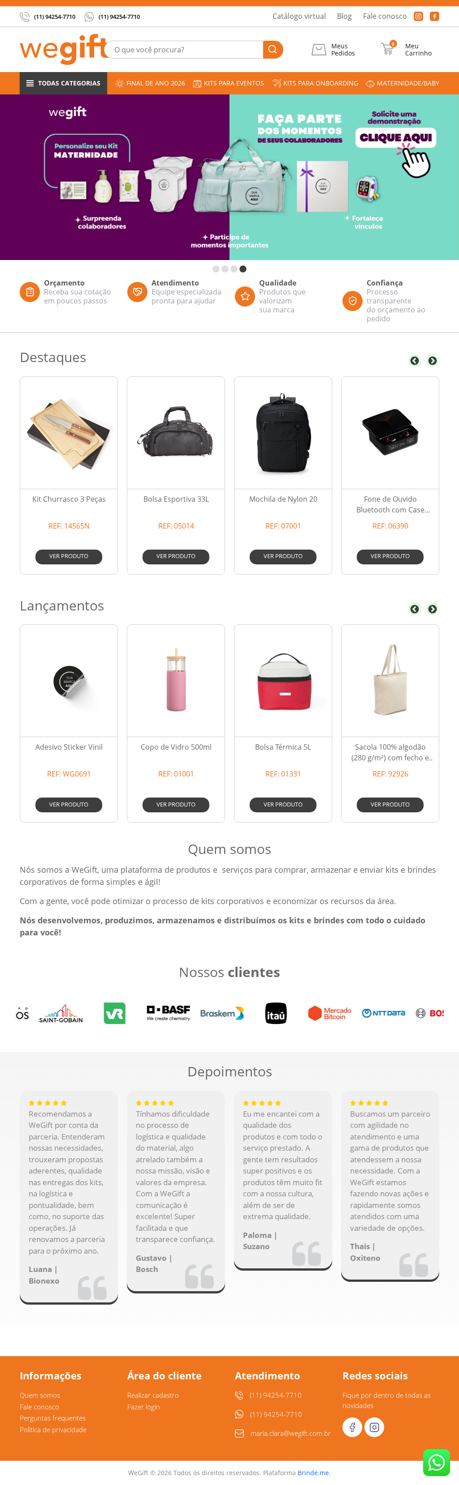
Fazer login (143, 1406)
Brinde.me (313, 1472)
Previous (414, 360)
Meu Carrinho (418, 50)
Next (432, 360)
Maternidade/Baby (408, 83)
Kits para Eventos (234, 83)
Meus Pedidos (343, 50)
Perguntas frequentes (53, 1417)
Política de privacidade (53, 1429)
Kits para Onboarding (320, 83)
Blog (344, 16)
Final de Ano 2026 (155, 83)
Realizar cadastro (153, 1395)
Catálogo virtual (299, 16)
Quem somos (40, 1395)
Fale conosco (385, 16)
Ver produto (68, 556)
